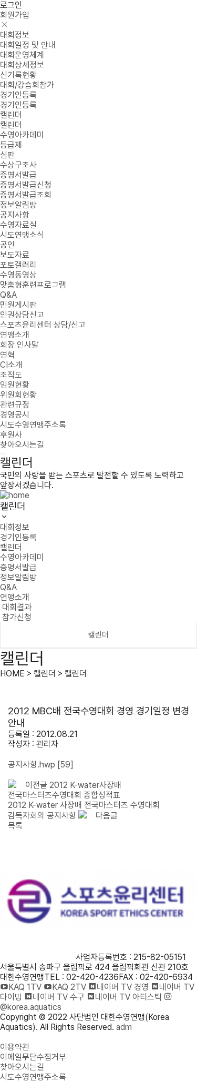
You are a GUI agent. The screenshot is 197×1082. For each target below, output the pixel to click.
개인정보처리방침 (29, 1037)
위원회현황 (18, 395)
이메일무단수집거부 (33, 1057)
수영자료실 (18, 225)
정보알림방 (18, 205)
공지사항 (14, 215)
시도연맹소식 (22, 235)
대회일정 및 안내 (28, 45)
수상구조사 (18, 165)
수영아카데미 (22, 135)
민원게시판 (18, 305)
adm (124, 1027)
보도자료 (14, 255)
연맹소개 (14, 335)
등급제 (11, 145)
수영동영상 (18, 275)
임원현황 (14, 385)
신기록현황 (18, 75)
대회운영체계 (22, 55)
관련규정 (14, 405)
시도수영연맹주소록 (33, 425)
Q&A (8, 295)
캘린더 (11, 115)
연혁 (7, 355)
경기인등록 (18, 95)
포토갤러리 (18, 265)
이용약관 (14, 1047)
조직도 (11, 375)
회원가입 (14, 15)
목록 (15, 826)
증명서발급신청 (25, 185)
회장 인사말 (19, 345)
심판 (7, 155)
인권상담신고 (22, 315)
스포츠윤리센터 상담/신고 (43, 325)
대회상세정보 (22, 65)
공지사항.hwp (41, 765)
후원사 (11, 435)
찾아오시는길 (22, 445)
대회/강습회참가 (27, 85)
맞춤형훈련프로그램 (33, 285)
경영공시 (14, 415)
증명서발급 (18, 175)
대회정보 (14, 35)
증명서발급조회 (25, 195)
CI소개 (11, 365)
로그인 (11, 5)
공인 (7, 245)
